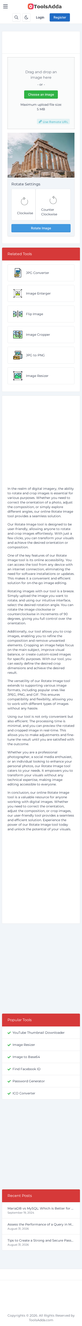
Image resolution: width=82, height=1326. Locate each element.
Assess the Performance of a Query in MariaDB (41, 1224)
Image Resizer (24, 1045)
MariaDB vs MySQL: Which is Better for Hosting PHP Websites (41, 1208)
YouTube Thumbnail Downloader (39, 1033)
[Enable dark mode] (26, 17)
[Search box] (16, 17)
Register (60, 17)
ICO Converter (24, 1093)
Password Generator (29, 1081)
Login (40, 17)
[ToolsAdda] (44, 6)
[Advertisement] (41, 443)
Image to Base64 (26, 1057)
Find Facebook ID (27, 1069)
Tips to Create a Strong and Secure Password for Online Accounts (41, 1240)
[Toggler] (5, 6)
